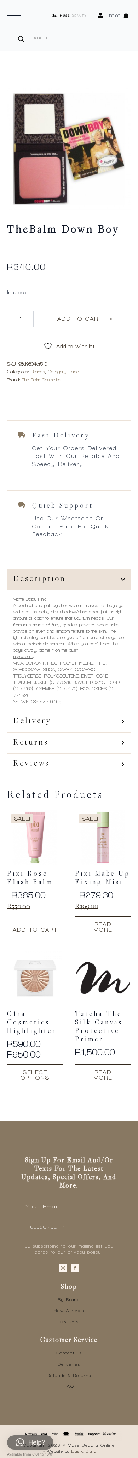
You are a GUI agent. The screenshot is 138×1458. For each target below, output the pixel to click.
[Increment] (28, 319)
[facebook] (75, 1268)
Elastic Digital (84, 1451)
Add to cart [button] (35, 930)
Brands (38, 371)
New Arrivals (69, 1311)
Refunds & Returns (69, 1375)
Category (57, 371)
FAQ (69, 1386)
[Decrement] (13, 319)
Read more (102, 927)
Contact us (69, 1353)
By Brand (69, 1300)
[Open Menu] (14, 15)
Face (74, 371)
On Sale (69, 1322)
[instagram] (63, 1268)
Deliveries (69, 1364)
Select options (35, 1075)
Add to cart (79, 319)
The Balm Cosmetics (41, 380)
